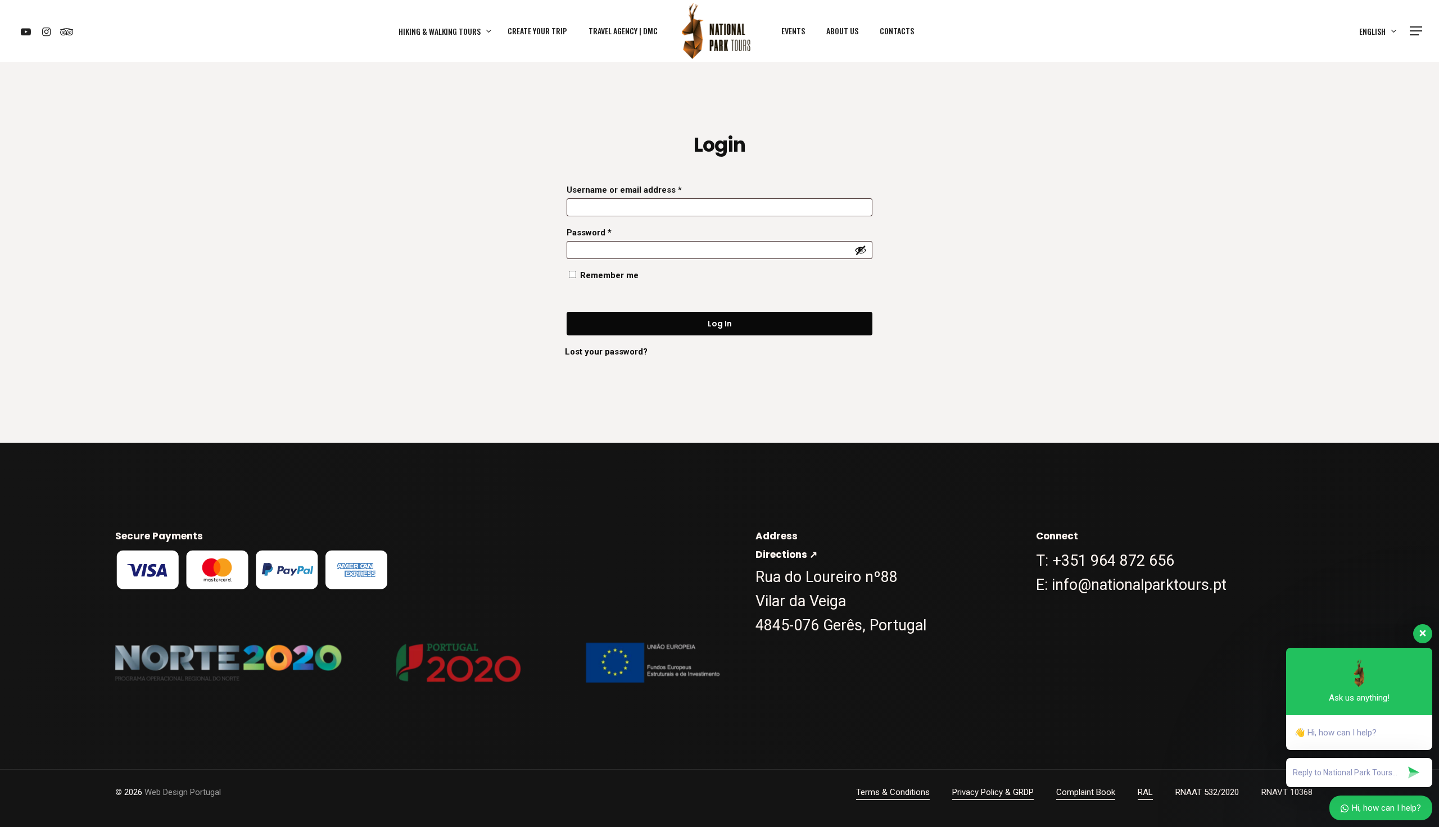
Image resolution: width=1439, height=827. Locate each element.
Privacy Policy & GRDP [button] (993, 792)
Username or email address (624, 190)
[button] (1416, 31)
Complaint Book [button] (1085, 792)
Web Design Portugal (182, 792)
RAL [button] (1145, 792)
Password (589, 233)
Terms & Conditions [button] (893, 792)
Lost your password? (606, 352)
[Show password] (860, 250)
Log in (720, 323)
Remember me (609, 275)
